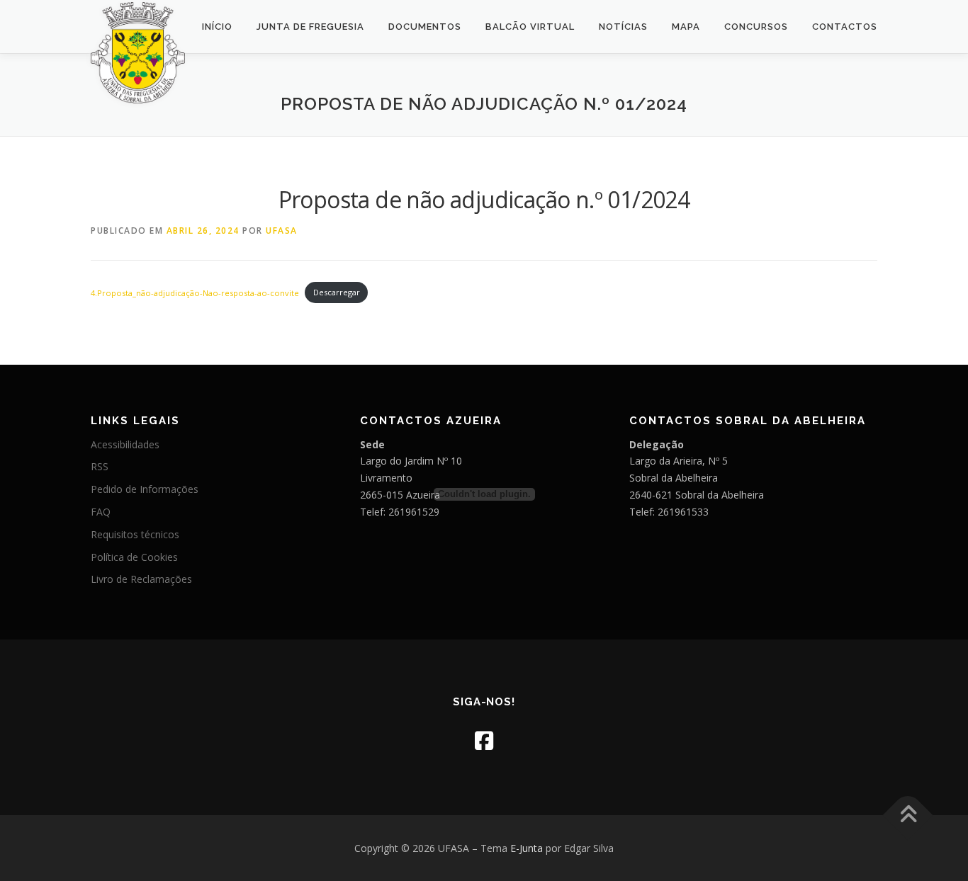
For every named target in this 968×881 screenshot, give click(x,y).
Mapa (686, 26)
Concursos (756, 26)
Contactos (844, 26)
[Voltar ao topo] (908, 815)
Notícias (623, 26)
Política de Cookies (134, 557)
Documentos (424, 26)
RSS (99, 466)
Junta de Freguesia (310, 26)
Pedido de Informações (144, 489)
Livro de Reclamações (141, 579)
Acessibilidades (125, 444)
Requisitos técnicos (135, 534)
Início (217, 26)
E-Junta (526, 848)
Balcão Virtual (530, 26)
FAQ (101, 511)
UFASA (282, 230)
